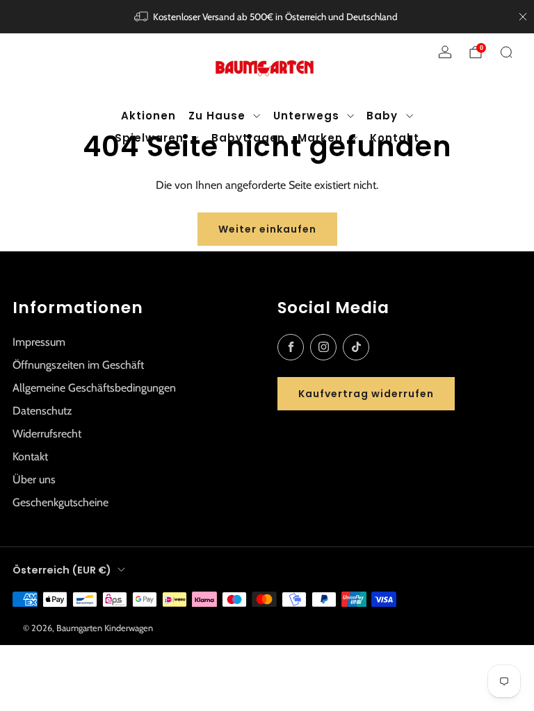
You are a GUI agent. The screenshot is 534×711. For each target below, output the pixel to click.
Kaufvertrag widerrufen (366, 394)
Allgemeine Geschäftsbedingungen (94, 387)
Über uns (34, 479)
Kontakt (394, 138)
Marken (320, 138)
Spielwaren (149, 138)
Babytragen (248, 138)
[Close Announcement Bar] (523, 16)
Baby (382, 115)
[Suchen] (506, 52)
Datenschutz (42, 410)
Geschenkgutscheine (60, 502)
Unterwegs (306, 115)
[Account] (445, 52)
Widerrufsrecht (47, 433)
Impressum (39, 342)
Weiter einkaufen (267, 229)
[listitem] (267, 16)
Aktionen (148, 115)
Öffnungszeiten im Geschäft (78, 364)
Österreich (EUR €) (62, 570)
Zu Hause (216, 115)
